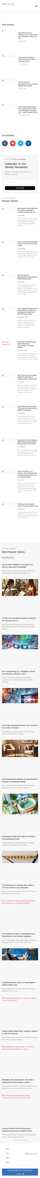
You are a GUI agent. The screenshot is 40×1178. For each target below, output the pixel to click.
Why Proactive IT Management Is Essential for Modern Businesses (28, 84)
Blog (7, 1153)
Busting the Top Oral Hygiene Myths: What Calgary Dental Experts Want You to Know (27, 442)
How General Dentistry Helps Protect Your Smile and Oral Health (27, 59)
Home (7, 1149)
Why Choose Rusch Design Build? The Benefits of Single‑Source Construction (27, 377)
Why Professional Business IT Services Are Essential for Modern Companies (27, 408)
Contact (7, 1162)
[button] (36, 6)
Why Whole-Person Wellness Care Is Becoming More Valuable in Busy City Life (27, 210)
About (7, 1158)
